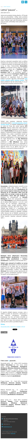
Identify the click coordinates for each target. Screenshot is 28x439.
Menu (22, 2)
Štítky (3, 324)
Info (2, 6)
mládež (19, 326)
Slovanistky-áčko (5, 326)
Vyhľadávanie (26, 2)
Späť (5, 332)
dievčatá (13, 326)
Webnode (13, 433)
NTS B (23, 326)
